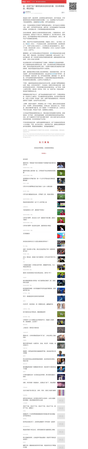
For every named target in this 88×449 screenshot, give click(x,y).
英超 (40, 22)
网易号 (28, 1)
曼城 (28, 44)
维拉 (54, 62)
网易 (24, 1)
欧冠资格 (53, 74)
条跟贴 (44, 153)
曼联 (51, 53)
